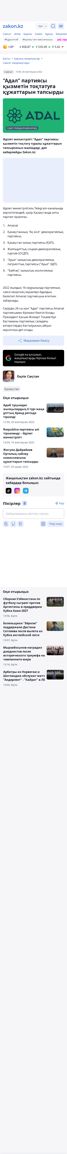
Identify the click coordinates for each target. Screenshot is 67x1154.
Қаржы (27, 34)
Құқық (49, 34)
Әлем (17, 34)
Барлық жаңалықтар (27, 58)
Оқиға (38, 34)
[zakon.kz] (13, 26)
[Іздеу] (53, 26)
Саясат (7, 34)
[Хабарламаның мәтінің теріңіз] (33, 513)
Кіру (61, 503)
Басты (6, 58)
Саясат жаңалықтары (16, 63)
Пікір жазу (55, 523)
